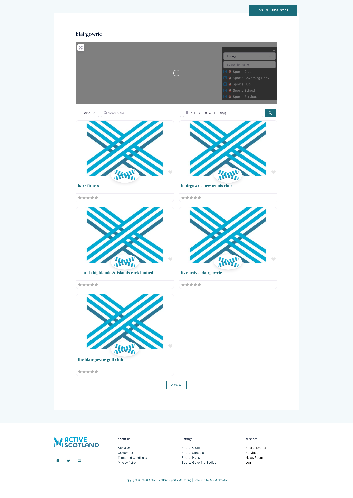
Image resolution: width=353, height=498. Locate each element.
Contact (239, 10)
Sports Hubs (191, 458)
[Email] (79, 460)
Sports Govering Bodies (199, 462)
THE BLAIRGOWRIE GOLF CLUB (100, 359)
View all (176, 385)
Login (250, 462)
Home (186, 10)
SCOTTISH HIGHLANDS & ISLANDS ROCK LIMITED (115, 272)
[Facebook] (58, 460)
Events (221, 10)
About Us (124, 448)
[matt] (125, 180)
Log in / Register (273, 10)
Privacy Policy (127, 462)
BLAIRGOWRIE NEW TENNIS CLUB (206, 185)
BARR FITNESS (88, 185)
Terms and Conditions (132, 457)
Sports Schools (193, 453)
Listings (203, 10)
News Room (254, 458)
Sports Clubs (191, 448)
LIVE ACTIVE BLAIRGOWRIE (201, 272)
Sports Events (256, 448)
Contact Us (125, 452)
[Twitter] (69, 460)
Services (252, 453)
